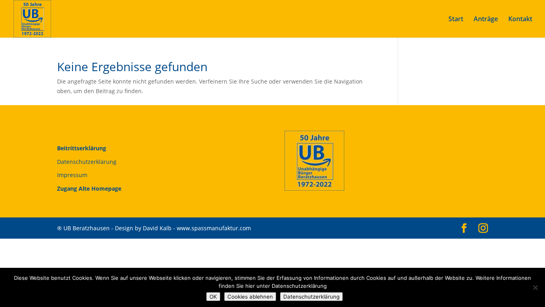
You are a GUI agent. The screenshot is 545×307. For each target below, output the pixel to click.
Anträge (486, 19)
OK (213, 296)
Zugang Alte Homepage (89, 188)
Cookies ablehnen (250, 296)
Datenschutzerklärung (87, 161)
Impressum (72, 175)
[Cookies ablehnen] (535, 287)
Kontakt (520, 19)
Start (455, 19)
